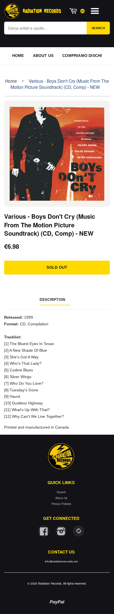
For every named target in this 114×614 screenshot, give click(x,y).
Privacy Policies (61, 504)
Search (98, 28)
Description (52, 299)
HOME (18, 55)
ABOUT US (43, 55)
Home (11, 81)
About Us (61, 498)
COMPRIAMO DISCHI (82, 55)
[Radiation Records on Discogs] (78, 531)
